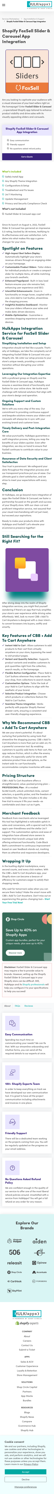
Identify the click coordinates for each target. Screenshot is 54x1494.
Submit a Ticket (27, 1349)
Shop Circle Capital (27, 1387)
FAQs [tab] (17, 1005)
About (27, 1336)
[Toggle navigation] (3, 5)
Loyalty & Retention (27, 1370)
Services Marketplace (10, 18)
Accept (25, 1471)
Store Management (27, 1375)
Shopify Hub (27, 1430)
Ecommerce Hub (27, 1425)
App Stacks (27, 1395)
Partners (27, 1391)
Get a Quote (27, 156)
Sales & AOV (27, 1361)
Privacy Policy (31, 1464)
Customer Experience (27, 1366)
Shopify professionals (33, 984)
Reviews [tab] (28, 1005)
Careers (27, 1340)
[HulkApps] (39, 4)
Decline (26, 1479)
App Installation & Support (34, 18)
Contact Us (27, 1345)
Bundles (27, 1400)
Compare (27, 1421)
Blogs (27, 1412)
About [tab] (7, 1005)
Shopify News (27, 1416)
